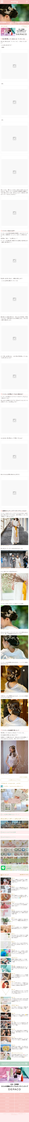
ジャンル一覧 (22, 1097)
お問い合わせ (22, 1104)
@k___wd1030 (5, 629)
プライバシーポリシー (22, 1101)
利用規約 (7, 1101)
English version (21, 1107)
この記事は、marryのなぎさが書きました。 (13, 786)
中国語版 (7, 1111)
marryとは (21, 1094)
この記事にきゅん (14, 780)
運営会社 (7, 1104)
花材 (3, 818)
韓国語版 (22, 1111)
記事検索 (7, 1097)
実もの (7, 818)
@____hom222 (6, 545)
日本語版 (7, 1107)
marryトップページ (7, 1094)
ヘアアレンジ (24, 818)
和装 (17, 818)
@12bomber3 (6, 693)
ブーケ (13, 818)
